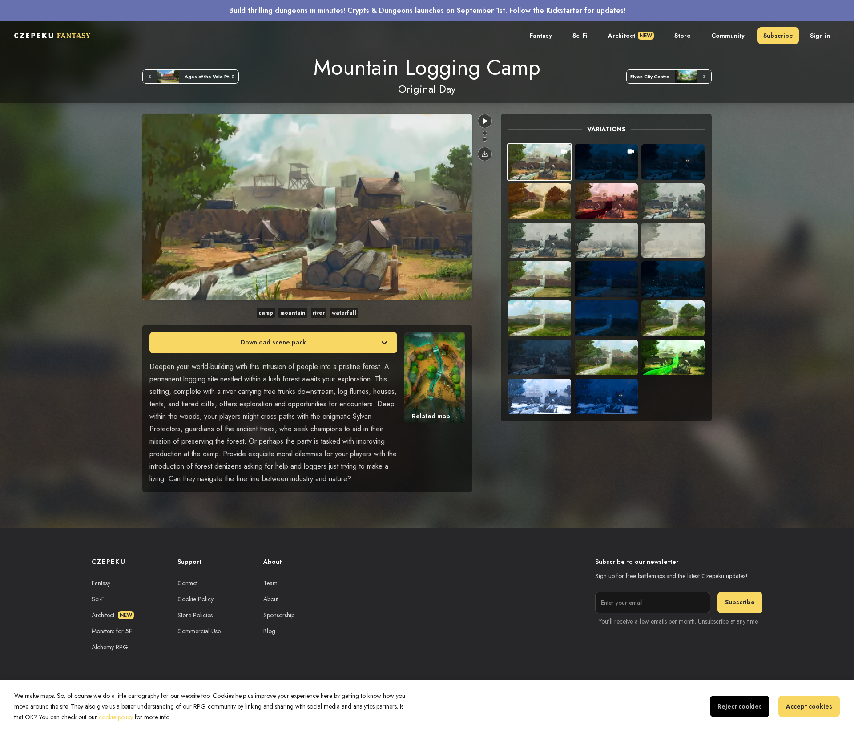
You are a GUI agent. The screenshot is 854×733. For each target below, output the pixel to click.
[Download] (485, 154)
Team (270, 583)
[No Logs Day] (485, 133)
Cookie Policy (195, 599)
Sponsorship (278, 615)
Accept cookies (809, 706)
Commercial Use (199, 631)
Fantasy (541, 35)
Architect (630, 35)
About (270, 599)
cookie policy (116, 717)
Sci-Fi (580, 35)
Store (682, 35)
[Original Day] (485, 139)
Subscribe (778, 35)
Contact (187, 583)
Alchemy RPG (110, 647)
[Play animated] (485, 121)
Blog (269, 631)
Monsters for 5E (112, 631)
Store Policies (195, 615)
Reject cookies (739, 706)
